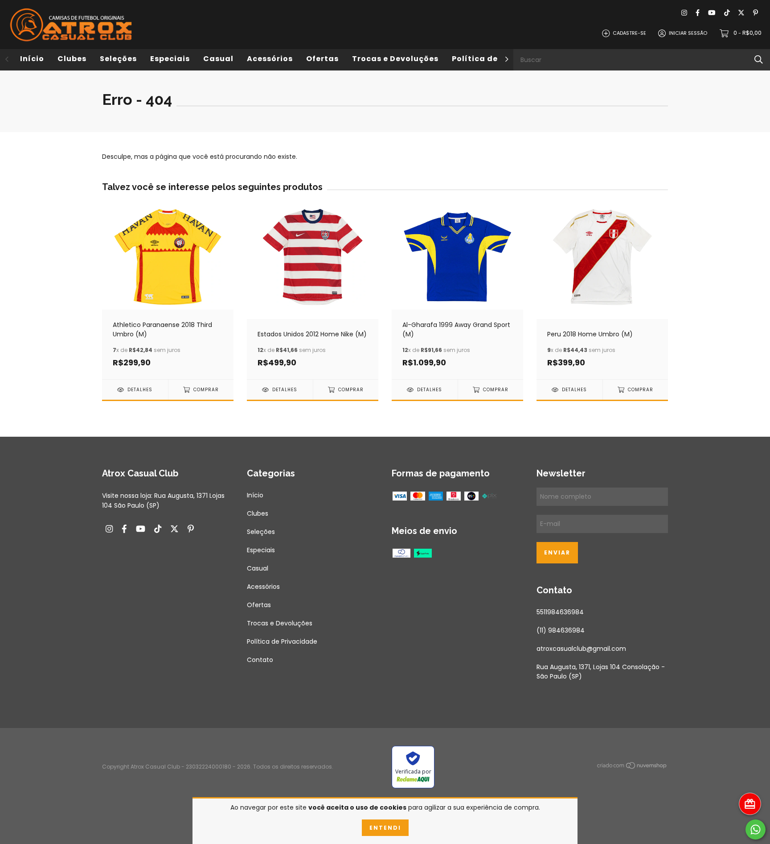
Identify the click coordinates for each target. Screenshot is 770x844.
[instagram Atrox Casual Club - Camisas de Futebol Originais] (684, 13)
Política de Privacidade (282, 641)
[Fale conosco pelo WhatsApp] (755, 829)
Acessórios (270, 59)
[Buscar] (758, 59)
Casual (218, 59)
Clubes (71, 59)
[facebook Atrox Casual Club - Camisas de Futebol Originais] (697, 13)
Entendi (385, 828)
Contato (260, 659)
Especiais (170, 59)
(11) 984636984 (561, 630)
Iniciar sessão (688, 33)
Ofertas (322, 59)
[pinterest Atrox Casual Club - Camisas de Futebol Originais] (756, 13)
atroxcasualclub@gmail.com (581, 648)
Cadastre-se (629, 33)
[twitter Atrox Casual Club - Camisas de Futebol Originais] (741, 13)
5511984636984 (560, 612)
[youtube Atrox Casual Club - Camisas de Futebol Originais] (711, 13)
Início (32, 59)
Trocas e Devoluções (395, 59)
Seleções (118, 59)
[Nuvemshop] (632, 767)
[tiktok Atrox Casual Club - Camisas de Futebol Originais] (727, 13)
